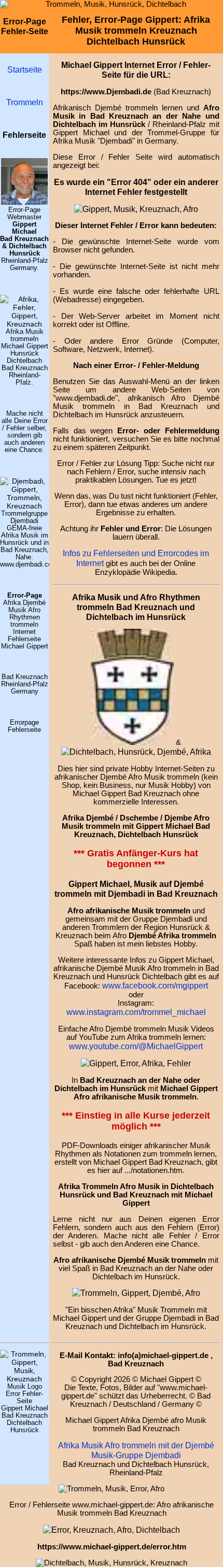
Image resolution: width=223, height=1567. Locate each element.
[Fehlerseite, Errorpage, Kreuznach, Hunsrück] (132, 741)
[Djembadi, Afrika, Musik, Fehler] (24, 506)
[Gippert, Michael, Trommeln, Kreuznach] (24, 202)
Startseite (24, 69)
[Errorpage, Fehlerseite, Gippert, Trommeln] (136, 209)
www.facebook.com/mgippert (155, 985)
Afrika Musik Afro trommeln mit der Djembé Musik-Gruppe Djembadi (136, 1450)
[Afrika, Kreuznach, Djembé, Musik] (24, 324)
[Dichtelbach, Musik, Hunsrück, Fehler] (136, 751)
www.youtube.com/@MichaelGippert (136, 1046)
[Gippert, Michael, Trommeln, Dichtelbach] (24, 1379)
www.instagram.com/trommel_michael (136, 1012)
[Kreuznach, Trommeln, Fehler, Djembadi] (136, 1063)
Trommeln (24, 102)
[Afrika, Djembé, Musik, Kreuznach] (136, 1292)
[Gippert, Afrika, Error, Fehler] (111, 1529)
